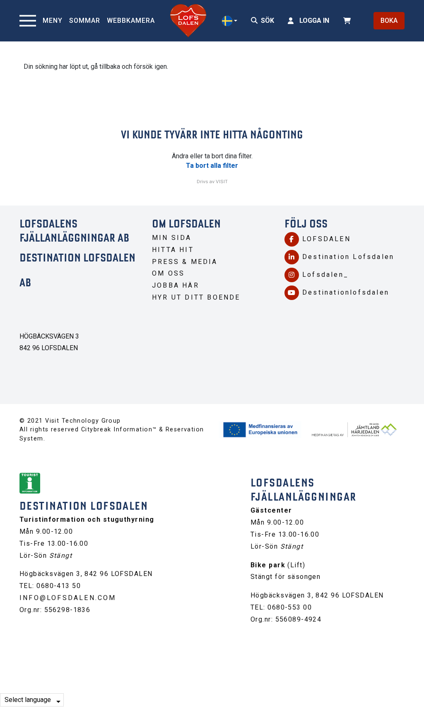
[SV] (230, 21)
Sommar (84, 20)
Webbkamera (131, 20)
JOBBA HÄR (175, 285)
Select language (28, 700)
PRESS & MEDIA (185, 262)
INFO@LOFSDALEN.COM (67, 598)
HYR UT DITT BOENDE (196, 297)
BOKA (389, 20)
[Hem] (188, 20)
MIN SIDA (172, 238)
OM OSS (168, 273)
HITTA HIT (173, 250)
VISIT (222, 181)
